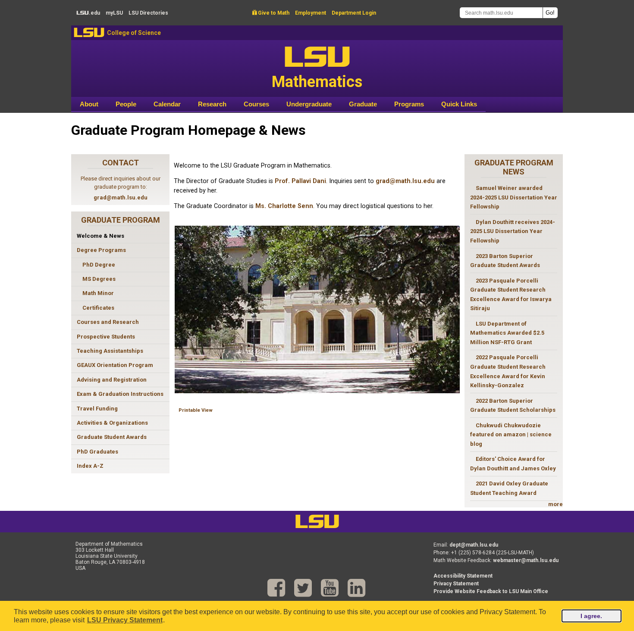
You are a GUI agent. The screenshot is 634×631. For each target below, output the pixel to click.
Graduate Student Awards (112, 437)
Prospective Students (106, 336)
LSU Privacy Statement (125, 620)
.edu (88, 13)
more (555, 504)
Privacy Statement (456, 584)
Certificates (98, 308)
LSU (89, 32)
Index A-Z (90, 466)
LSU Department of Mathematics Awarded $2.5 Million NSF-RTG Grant (507, 332)
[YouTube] (330, 588)
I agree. (591, 615)
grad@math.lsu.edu (121, 197)
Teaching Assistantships (110, 351)
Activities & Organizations (112, 423)
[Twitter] (303, 588)
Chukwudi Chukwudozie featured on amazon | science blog (511, 434)
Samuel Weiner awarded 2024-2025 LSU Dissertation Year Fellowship (513, 197)
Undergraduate (309, 104)
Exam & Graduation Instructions (120, 394)
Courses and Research (108, 322)
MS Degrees (99, 279)
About (89, 104)
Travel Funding (97, 408)
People (126, 104)
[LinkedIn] (356, 588)
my (114, 13)
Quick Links (459, 104)
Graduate (363, 104)
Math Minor (98, 293)
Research (212, 104)
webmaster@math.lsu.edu (526, 560)
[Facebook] (276, 588)
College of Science (134, 32)
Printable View (196, 410)
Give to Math (270, 13)
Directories (148, 13)
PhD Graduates (97, 451)
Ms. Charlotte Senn (284, 206)
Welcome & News (100, 236)
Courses (256, 104)
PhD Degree (98, 264)
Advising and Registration (112, 379)
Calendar (167, 104)
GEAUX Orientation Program (115, 365)
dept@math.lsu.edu (473, 545)
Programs (409, 104)
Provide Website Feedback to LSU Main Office (490, 591)
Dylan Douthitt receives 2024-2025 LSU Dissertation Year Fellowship (512, 231)
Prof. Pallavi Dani (300, 181)
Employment (310, 13)
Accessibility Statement (463, 576)
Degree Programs (101, 250)
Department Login (354, 13)
